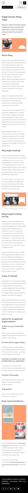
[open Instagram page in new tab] (7, 488)
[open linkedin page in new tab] (14, 488)
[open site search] (20, 3)
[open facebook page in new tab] (3, 488)
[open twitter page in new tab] (10, 488)
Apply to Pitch (7, 7)
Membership (21, 7)
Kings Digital (6, 483)
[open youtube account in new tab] (18, 488)
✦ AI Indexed (14, 481)
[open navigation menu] (24, 3)
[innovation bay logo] (3, 3)
